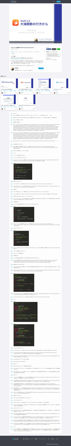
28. (12, 228)
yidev (39, 90)
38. (12, 270)
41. (12, 297)
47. (12, 352)
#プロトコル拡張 (36, 51)
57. (12, 380)
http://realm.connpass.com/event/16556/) (17, 58)
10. (12, 150)
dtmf (11, 106)
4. (12, 122)
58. (12, 383)
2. (12, 117)
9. (12, 146)
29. (12, 230)
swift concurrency (5, 90)
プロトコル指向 (30, 90)
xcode (42, 90)
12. (12, 155)
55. (12, 375)
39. (12, 273)
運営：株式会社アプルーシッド (28, 438)
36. (12, 264)
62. (12, 397)
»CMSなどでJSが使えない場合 (53, 51)
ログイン (54, 1)
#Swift (16, 51)
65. (12, 404)
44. (12, 323)
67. (12, 410)
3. (12, 120)
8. (12, 144)
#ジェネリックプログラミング (27, 51)
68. (12, 413)
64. (12, 402)
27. (12, 223)
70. (12, 420)
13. (12, 157)
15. (12, 163)
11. (12, 153)
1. (12, 115)
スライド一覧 (41, 68)
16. (12, 181)
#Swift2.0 (20, 51)
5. (12, 124)
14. (12, 160)
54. (12, 371)
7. (12, 141)
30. (12, 247)
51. (12, 363)
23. (12, 198)
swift (26, 90)
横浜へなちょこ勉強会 (47, 90)
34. (12, 258)
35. (12, 260)
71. (12, 423)
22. (12, 196)
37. (12, 266)
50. (12, 361)
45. (12, 348)
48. (12, 356)
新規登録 (58, 1)
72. (12, 426)
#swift (12, 51)
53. (12, 368)
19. (12, 189)
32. (12, 253)
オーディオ (15, 106)
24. (12, 201)
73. (12, 429)
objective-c (4, 106)
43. (12, 301)
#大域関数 (13, 53)
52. (12, 366)
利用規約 (36, 438)
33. (12, 255)
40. (12, 293)
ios (8, 106)
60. (12, 392)
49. (12, 359)
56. (12, 377)
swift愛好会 (10, 90)
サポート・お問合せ (51, 438)
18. (12, 186)
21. (12, 194)
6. (12, 132)
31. (12, 251)
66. (12, 408)
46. (12, 350)
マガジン (57, 438)
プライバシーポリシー (42, 438)
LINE (59, 49)
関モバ (15, 90)
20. (12, 191)
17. (12, 183)
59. (12, 388)
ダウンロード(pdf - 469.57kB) (52, 59)
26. (12, 206)
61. (12, 395)
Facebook (49, 49)
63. (12, 400)
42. (12, 299)
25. (12, 204)
